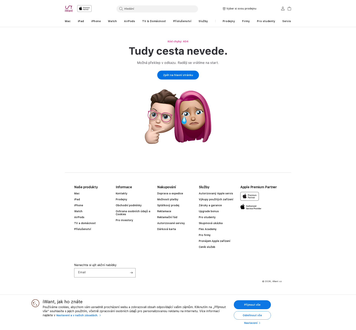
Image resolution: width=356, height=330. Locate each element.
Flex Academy (208, 229)
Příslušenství (82, 229)
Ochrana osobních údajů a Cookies (133, 213)
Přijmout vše (252, 304)
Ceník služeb (207, 246)
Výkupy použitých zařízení (216, 199)
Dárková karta (166, 229)
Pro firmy (205, 235)
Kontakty (121, 193)
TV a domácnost (85, 223)
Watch (78, 211)
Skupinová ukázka (211, 223)
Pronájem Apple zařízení (214, 241)
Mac (77, 193)
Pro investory (124, 220)
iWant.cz (277, 281)
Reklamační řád (167, 217)
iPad (77, 199)
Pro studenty (207, 217)
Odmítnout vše (252, 315)
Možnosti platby (167, 199)
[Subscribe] (131, 272)
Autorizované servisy (171, 223)
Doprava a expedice (170, 193)
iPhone (78, 205)
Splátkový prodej (168, 205)
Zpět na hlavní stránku (178, 75)
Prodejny (121, 199)
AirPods (79, 217)
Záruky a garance (210, 205)
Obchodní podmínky (129, 205)
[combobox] (157, 8)
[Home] (69, 8)
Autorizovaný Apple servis (216, 193)
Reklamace (164, 211)
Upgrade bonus (209, 211)
